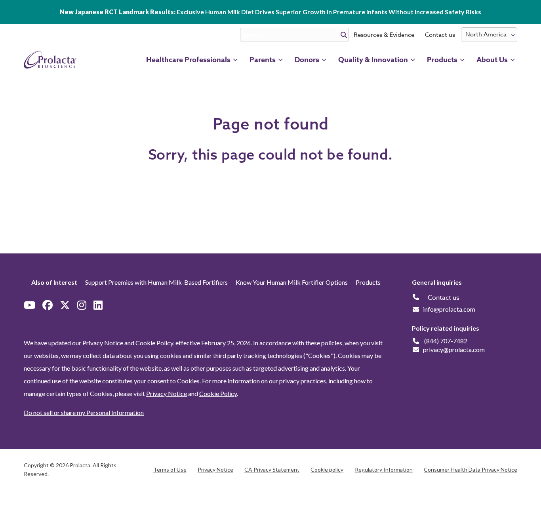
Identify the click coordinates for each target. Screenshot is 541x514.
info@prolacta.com (449, 309)
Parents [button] (263, 60)
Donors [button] (307, 60)
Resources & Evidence (384, 34)
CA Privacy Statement (271, 469)
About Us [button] (492, 60)
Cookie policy (327, 469)
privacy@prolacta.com (454, 349)
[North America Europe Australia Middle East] (489, 34)
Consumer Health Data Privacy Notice (470, 469)
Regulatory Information (384, 469)
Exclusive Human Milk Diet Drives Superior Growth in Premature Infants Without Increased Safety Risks (270, 11)
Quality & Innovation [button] (373, 60)
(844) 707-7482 (445, 341)
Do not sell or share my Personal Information (84, 412)
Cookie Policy (218, 393)
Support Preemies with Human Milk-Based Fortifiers (156, 282)
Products (368, 282)
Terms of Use (170, 469)
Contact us (440, 34)
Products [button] (442, 60)
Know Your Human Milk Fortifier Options (292, 282)
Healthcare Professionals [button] (188, 60)
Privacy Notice (166, 393)
